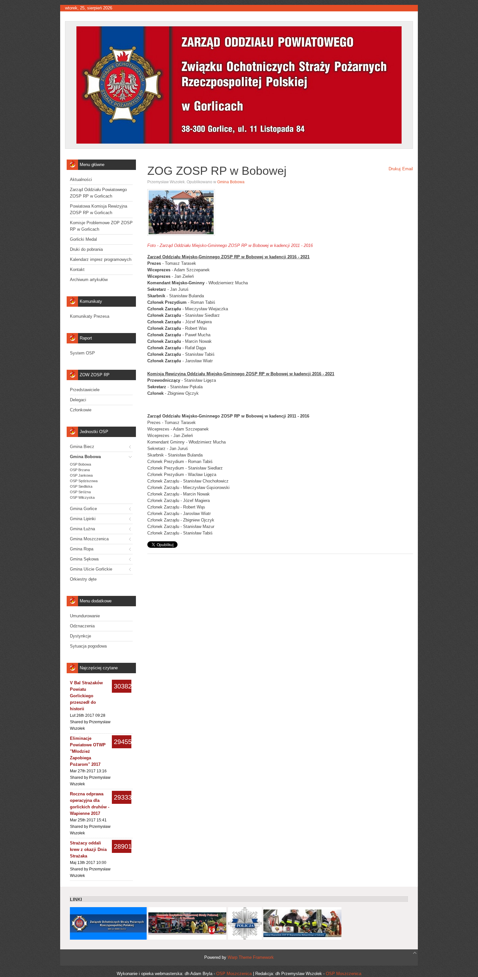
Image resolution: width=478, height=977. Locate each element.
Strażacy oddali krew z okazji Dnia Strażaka (88, 849)
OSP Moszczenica (234, 973)
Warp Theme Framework (251, 957)
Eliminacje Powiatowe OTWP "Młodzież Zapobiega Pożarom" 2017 (88, 751)
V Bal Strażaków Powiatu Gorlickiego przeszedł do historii (86, 695)
